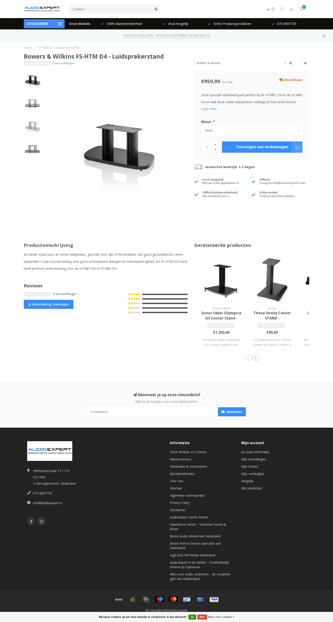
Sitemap (176, 488)
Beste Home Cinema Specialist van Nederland (195, 545)
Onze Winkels (79, 23)
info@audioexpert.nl (47, 503)
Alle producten (251, 488)
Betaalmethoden (182, 474)
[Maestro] (159, 599)
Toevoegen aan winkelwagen (262, 147)
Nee (202, 617)
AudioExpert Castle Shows (189, 517)
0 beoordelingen (63, 63)
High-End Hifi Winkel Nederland (192, 555)
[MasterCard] (173, 599)
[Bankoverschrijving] (119, 599)
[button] (247, 357)
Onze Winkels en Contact (188, 452)
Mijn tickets (249, 466)
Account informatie (255, 452)
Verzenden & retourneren (188, 466)
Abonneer (234, 412)
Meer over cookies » (221, 617)
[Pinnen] (200, 599)
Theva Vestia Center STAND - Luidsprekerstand (272, 318)
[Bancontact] (187, 599)
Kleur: (208, 121)
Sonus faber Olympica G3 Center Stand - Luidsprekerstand (221, 318)
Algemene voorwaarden (187, 495)
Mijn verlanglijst (252, 474)
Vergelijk (247, 481)
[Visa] (214, 599)
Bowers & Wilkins (209, 63)
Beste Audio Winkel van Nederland (195, 536)
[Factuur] (146, 599)
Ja (192, 617)
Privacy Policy (180, 502)
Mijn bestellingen (253, 459)
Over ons (176, 481)
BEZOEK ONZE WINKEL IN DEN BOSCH (183, 35)
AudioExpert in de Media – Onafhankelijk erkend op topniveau (199, 564)
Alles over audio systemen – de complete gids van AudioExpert (200, 576)
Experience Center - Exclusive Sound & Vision (198, 526)
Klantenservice (180, 459)
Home (28, 47)
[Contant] (132, 599)
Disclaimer (177, 510)
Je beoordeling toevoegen (48, 304)
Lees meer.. (209, 109)
